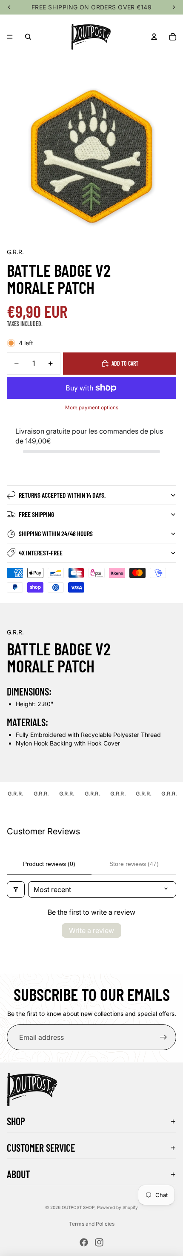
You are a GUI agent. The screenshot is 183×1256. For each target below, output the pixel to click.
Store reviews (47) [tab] (134, 863)
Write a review (91, 930)
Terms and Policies (91, 1224)
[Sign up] (163, 1037)
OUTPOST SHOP (78, 1207)
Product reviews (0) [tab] (49, 863)
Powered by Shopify (117, 1207)
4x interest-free (41, 553)
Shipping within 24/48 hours (56, 533)
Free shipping (36, 514)
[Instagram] (99, 1242)
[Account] (154, 36)
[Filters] (16, 889)
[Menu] (10, 37)
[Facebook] (84, 1242)
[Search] (28, 36)
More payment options (91, 408)
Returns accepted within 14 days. (62, 495)
